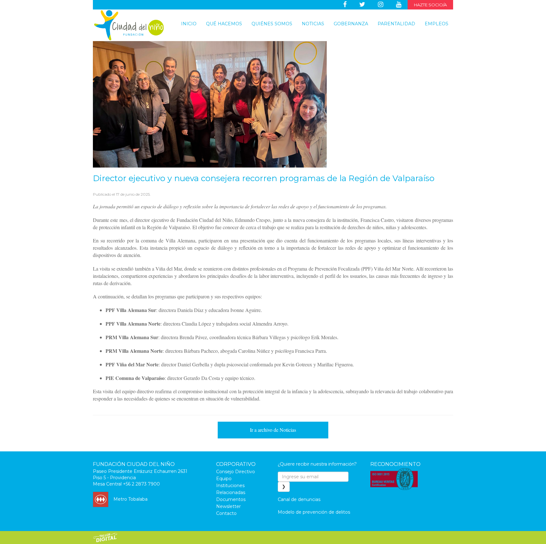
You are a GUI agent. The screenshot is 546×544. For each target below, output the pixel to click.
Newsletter (228, 506)
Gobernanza (351, 24)
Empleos (436, 24)
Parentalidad (396, 24)
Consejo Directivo (235, 471)
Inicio (189, 24)
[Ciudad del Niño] (129, 25)
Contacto (226, 513)
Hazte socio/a (430, 4)
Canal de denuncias (299, 499)
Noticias (313, 24)
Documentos (231, 499)
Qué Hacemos (224, 24)
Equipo (224, 478)
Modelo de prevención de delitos (314, 512)
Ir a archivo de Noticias (273, 429)
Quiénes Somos (272, 24)
